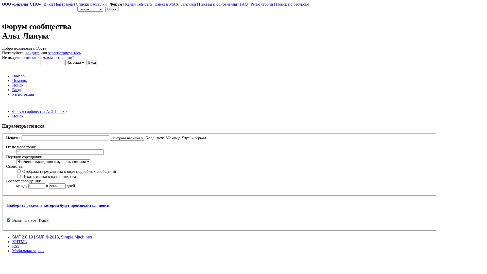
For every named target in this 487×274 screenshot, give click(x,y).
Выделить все (24, 220)
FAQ (244, 4)
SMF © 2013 (47, 237)
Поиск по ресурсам (292, 4)
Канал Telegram (139, 4)
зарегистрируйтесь (64, 53)
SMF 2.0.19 (22, 237)
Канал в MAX (167, 4)
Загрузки (188, 4)
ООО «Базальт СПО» (21, 4)
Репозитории (262, 4)
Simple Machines (76, 237)
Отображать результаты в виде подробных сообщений (68, 171)
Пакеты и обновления (218, 4)
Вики (48, 4)
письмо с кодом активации (49, 57)
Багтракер (64, 4)
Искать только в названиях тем (48, 176)
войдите (32, 53)
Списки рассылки (91, 4)
